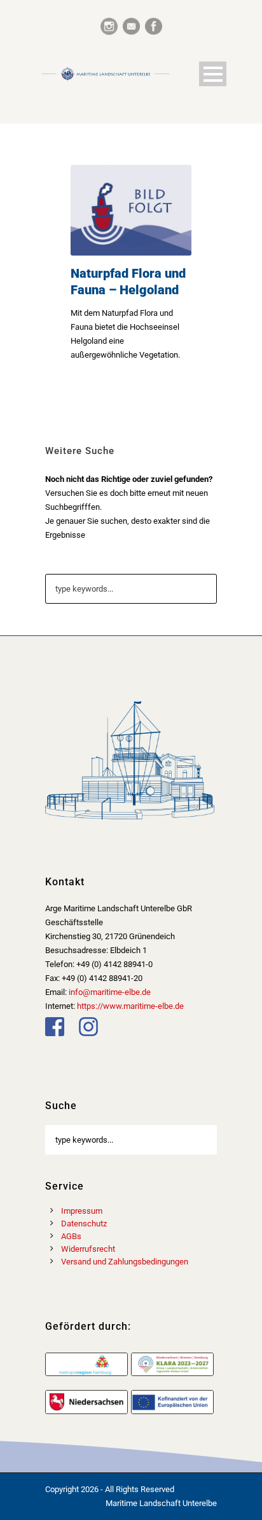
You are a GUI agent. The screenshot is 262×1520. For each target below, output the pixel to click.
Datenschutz (84, 1223)
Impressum (81, 1211)
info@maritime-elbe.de (110, 992)
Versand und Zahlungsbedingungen (124, 1261)
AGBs (71, 1236)
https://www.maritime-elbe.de (130, 1006)
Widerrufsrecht (88, 1249)
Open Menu (212, 74)
